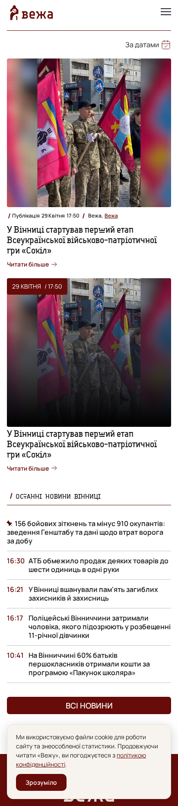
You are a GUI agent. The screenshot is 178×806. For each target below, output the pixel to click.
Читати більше (28, 264)
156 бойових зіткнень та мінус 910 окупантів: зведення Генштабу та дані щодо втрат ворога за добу (86, 532)
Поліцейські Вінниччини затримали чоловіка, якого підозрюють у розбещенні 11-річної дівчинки (100, 626)
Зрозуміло (41, 782)
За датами (142, 44)
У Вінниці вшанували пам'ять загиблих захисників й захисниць (93, 594)
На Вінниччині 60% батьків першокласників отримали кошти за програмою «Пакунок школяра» (89, 663)
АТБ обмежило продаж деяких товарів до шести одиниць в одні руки (98, 565)
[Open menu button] (166, 12)
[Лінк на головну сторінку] (31, 12)
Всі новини (89, 705)
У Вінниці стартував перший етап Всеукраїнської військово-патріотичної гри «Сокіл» (82, 240)
